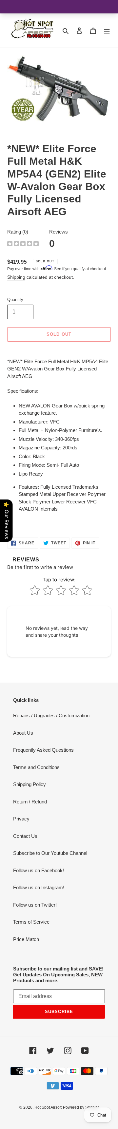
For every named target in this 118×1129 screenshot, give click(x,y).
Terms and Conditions (36, 767)
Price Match (26, 939)
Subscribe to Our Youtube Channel (50, 853)
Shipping (16, 277)
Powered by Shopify (81, 1107)
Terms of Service (31, 922)
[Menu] (107, 31)
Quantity (15, 299)
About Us (23, 733)
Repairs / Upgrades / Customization (51, 715)
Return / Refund (30, 801)
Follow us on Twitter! (35, 905)
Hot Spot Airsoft (48, 1107)
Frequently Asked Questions (43, 750)
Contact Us (25, 836)
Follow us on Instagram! (38, 887)
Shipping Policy (29, 784)
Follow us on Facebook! (38, 870)
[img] (23, 244)
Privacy (21, 818)
